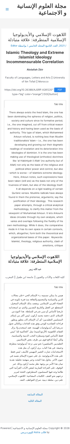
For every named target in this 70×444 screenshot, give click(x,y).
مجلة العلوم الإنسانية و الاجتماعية (41, 9)
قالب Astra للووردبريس (33, 432)
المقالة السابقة (35, 394)
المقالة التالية (35, 401)
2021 (62, 45)
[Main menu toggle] (7, 9)
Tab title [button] (58, 104)
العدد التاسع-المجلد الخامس (43, 45)
